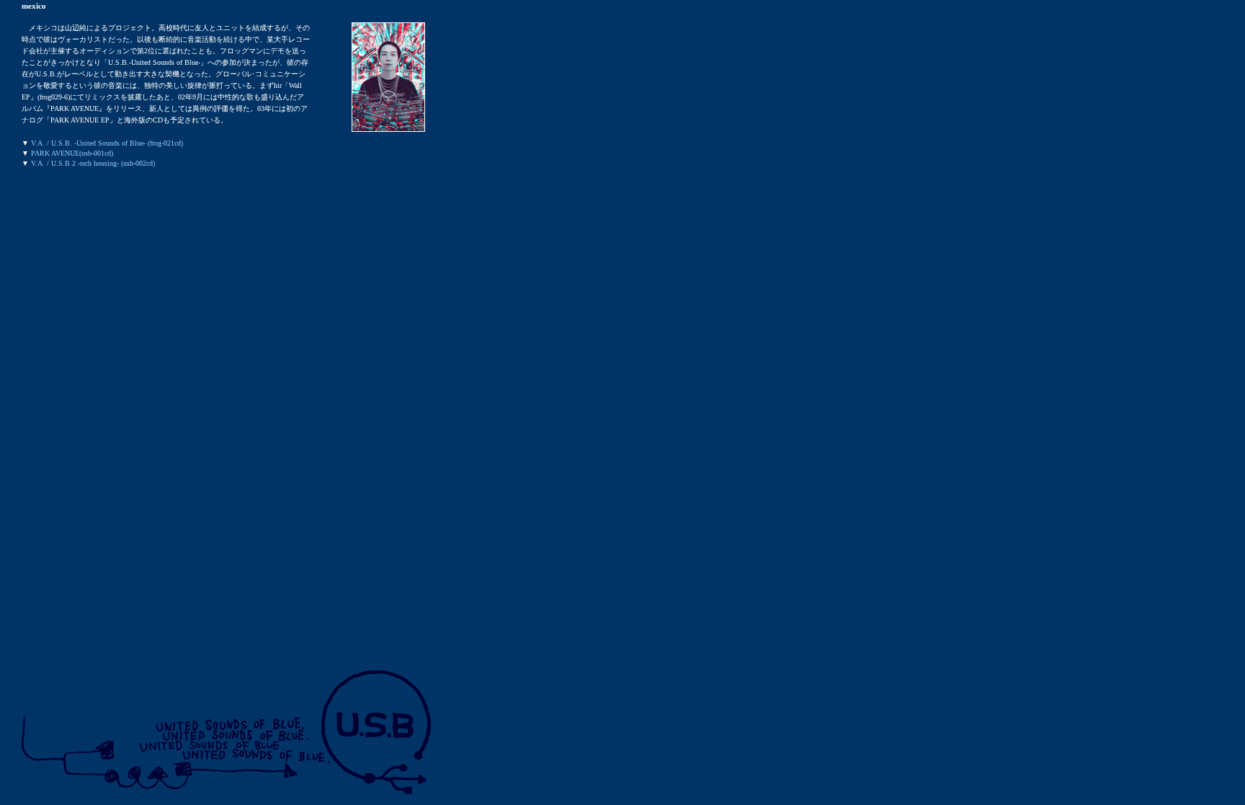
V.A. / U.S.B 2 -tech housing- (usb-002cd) (93, 163)
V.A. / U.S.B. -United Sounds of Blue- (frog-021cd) (107, 143)
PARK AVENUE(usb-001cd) (72, 153)
